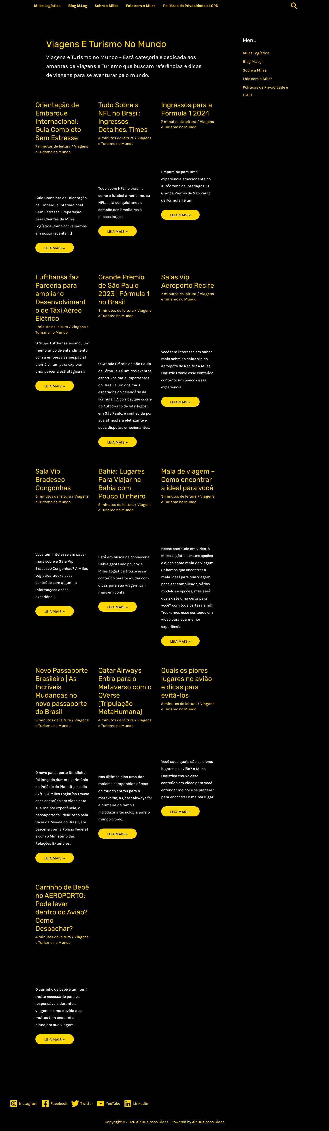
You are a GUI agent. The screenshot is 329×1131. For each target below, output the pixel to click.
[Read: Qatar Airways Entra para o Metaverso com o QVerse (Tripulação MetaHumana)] (125, 750)
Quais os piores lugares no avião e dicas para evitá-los (186, 682)
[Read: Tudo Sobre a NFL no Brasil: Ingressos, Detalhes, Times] (125, 164)
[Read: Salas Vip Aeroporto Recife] (188, 324)
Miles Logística (256, 53)
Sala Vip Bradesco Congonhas (53, 479)
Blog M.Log (252, 61)
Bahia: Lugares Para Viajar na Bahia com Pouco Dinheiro (121, 483)
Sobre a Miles (255, 70)
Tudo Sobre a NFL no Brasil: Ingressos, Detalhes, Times (122, 117)
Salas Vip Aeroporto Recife (187, 281)
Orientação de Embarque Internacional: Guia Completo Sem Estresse (58, 121)
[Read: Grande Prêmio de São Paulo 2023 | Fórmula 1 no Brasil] (125, 338)
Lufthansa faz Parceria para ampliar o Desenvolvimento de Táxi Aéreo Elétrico (60, 298)
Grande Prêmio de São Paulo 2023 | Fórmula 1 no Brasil (124, 289)
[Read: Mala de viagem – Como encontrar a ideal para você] (188, 524)
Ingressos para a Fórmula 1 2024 (186, 109)
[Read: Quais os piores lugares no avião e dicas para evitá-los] (188, 734)
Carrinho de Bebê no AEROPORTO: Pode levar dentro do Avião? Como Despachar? (62, 908)
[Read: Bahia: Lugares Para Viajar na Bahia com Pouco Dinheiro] (125, 532)
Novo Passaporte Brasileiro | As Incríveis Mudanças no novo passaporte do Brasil (61, 691)
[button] (294, 5)
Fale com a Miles (257, 78)
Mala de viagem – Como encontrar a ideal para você (188, 479)
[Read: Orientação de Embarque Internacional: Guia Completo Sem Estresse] (62, 173)
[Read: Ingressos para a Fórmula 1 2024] (188, 148)
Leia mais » (58, 246)
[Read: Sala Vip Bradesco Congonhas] (62, 526)
